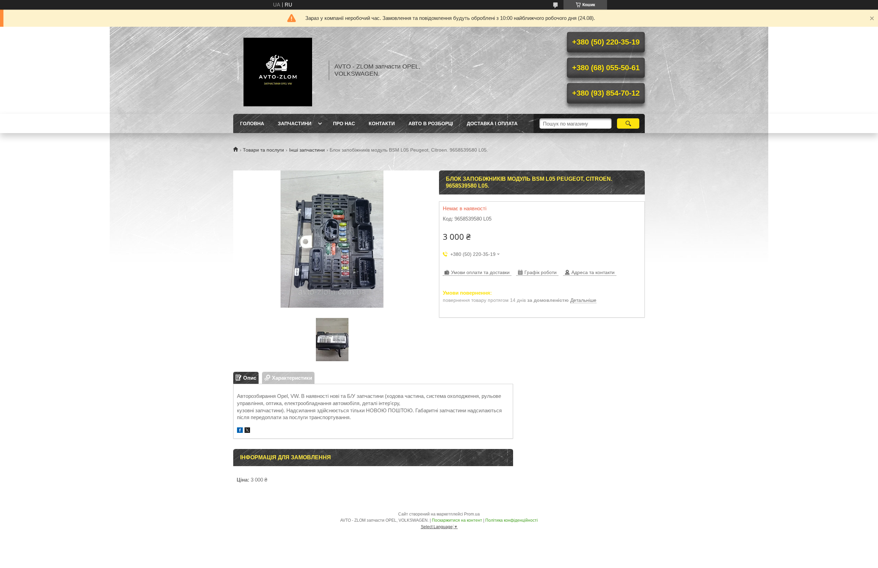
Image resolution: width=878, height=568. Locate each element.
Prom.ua (472, 514)
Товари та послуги (263, 150)
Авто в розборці (430, 123)
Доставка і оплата (492, 123)
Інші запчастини (307, 150)
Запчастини (294, 123)
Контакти (382, 123)
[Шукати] (628, 123)
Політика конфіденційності (511, 520)
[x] (247, 431)
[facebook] (240, 431)
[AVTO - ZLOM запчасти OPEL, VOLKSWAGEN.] (277, 70)
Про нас (344, 123)
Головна (252, 123)
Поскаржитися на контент (457, 520)
